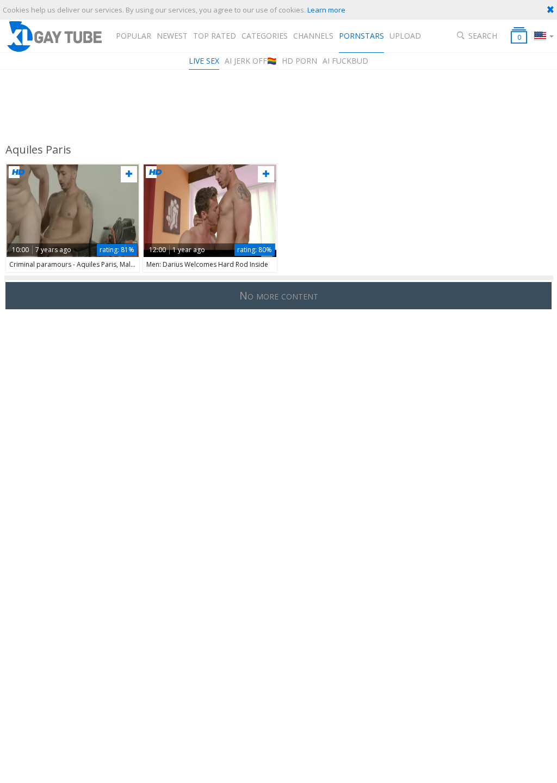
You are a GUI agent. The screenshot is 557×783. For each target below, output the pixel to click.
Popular (133, 35)
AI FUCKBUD (345, 61)
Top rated (214, 35)
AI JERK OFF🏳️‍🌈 (250, 61)
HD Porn (299, 61)
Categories (265, 35)
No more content (278, 295)
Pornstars (361, 35)
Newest (172, 35)
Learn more (326, 10)
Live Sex (204, 61)
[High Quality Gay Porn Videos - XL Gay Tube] (53, 36)
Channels (313, 35)
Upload (405, 35)
